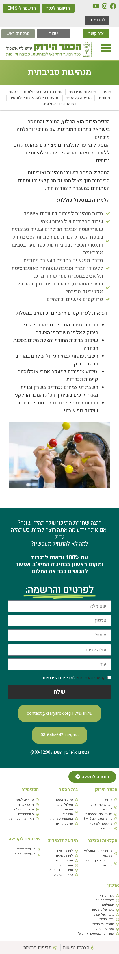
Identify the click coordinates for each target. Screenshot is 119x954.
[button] (106, 48)
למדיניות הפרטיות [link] (59, 677)
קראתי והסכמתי (74, 677)
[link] (113, 6)
